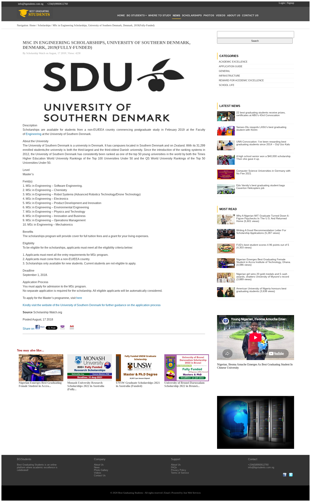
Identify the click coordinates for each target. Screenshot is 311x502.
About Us (233, 15)
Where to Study (159, 15)
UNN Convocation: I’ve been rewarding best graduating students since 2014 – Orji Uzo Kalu (263, 143)
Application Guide (230, 66)
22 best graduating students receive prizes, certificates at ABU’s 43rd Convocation (260, 114)
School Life (226, 85)
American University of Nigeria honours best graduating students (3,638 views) (261, 290)
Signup (290, 2)
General (224, 71)
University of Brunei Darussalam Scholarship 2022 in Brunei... (184, 384)
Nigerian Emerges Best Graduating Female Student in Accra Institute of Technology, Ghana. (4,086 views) (263, 262)
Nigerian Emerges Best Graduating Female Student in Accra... (40, 384)
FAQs (174, 467)
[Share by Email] (62, 328)
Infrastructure (229, 75)
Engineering (33, 134)
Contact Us (250, 15)
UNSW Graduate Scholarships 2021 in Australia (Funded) (138, 384)
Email (167, 493)
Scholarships (192, 15)
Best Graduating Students (130, 493)
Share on (29, 328)
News (176, 15)
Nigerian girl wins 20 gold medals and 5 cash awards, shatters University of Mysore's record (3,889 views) (262, 277)
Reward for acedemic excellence (241, 80)
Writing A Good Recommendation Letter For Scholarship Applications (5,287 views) (261, 231)
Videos (220, 15)
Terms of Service (180, 472)
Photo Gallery (101, 470)
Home (121, 15)
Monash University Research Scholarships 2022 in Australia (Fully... (85, 386)
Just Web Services (192, 493)
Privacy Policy (178, 470)
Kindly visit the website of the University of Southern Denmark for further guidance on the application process (92, 305)
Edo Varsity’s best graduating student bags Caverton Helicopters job (260, 186)
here (79, 297)
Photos (209, 15)
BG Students (136, 15)
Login (282, 2)
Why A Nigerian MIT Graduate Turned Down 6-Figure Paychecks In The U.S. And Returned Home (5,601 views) (262, 218)
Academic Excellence (233, 61)
